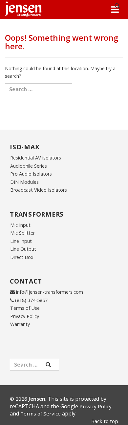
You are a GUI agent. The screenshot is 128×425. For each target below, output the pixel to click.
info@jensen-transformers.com (49, 292)
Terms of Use (25, 308)
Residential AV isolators (35, 158)
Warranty (20, 324)
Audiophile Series (28, 166)
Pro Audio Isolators (31, 174)
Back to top (104, 421)
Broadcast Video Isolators (38, 190)
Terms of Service (40, 413)
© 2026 (27, 398)
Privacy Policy (24, 316)
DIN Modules (24, 182)
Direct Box (21, 257)
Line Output (23, 249)
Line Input (21, 241)
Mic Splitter (22, 233)
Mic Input (20, 225)
